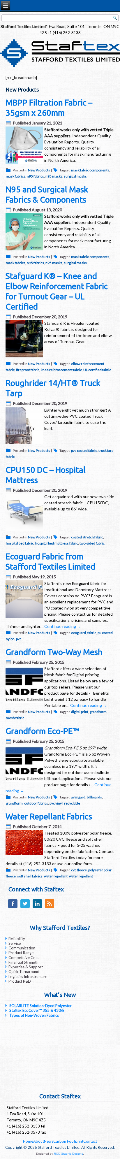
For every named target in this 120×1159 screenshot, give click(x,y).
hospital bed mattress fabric (56, 543)
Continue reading (62, 626)
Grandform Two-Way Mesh (54, 651)
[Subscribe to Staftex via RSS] (49, 907)
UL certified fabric (97, 370)
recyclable (72, 803)
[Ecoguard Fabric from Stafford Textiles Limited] (25, 617)
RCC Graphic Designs (68, 1153)
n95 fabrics (35, 176)
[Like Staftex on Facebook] (12, 907)
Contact (90, 1141)
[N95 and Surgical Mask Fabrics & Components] (25, 250)
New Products (39, 170)
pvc (18, 639)
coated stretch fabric (87, 537)
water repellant (56, 876)
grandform (98, 712)
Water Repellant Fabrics (49, 816)
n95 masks (53, 176)
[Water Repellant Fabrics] (25, 854)
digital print (79, 712)
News (48, 1141)
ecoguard (78, 633)
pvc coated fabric (84, 450)
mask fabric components (90, 170)
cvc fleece (79, 870)
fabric (91, 633)
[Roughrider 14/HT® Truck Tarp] (25, 444)
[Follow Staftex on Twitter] (25, 907)
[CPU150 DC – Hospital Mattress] (25, 530)
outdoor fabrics (36, 803)
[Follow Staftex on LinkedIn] (37, 907)
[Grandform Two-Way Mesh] (25, 702)
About (38, 1141)
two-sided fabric (92, 543)
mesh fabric (15, 718)
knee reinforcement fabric (61, 370)
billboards (94, 797)
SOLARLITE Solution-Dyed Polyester (40, 1005)
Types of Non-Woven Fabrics (34, 1015)
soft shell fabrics (30, 876)
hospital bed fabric (20, 543)
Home (28, 1141)
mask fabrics (15, 176)
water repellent (81, 876)
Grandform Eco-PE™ (42, 730)
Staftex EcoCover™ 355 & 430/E (36, 1010)
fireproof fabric (27, 370)
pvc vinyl (56, 803)
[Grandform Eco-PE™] (25, 781)
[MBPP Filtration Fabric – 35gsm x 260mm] (25, 163)
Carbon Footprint (68, 1141)
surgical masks (75, 176)
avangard (78, 797)
